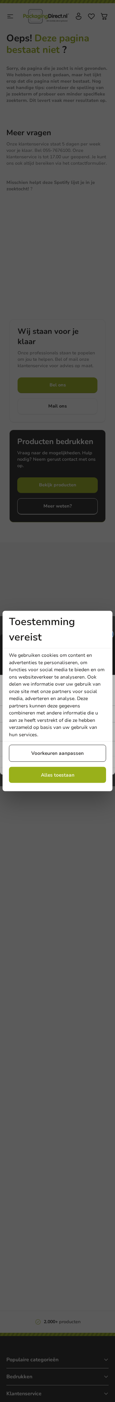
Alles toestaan (57, 774)
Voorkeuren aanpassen (57, 753)
